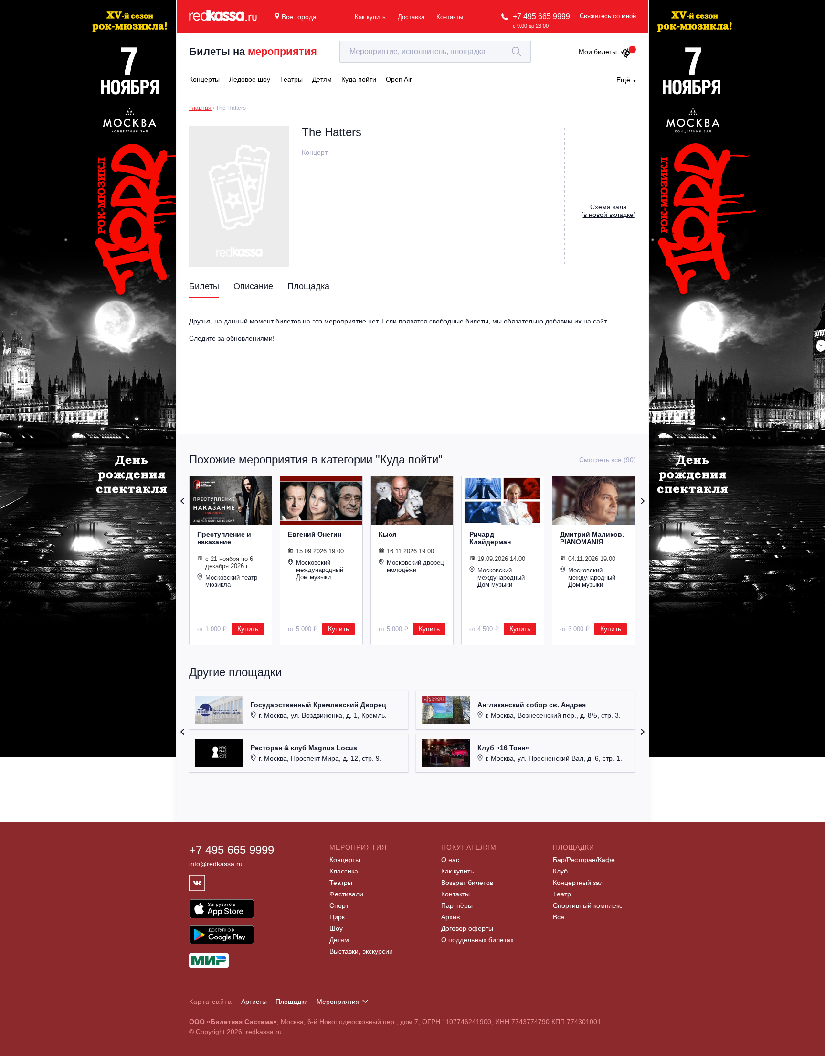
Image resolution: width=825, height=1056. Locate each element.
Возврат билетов (467, 882)
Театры (340, 882)
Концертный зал (578, 882)
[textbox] (435, 52)
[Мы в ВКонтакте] (197, 883)
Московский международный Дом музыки (319, 570)
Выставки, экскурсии (361, 951)
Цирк (337, 917)
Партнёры (457, 905)
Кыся (387, 534)
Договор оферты (467, 928)
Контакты (449, 17)
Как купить (370, 17)
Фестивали (346, 894)
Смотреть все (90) (607, 459)
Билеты (204, 286)
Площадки (291, 1001)
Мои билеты (598, 51)
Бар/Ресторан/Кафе (584, 859)
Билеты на (253, 51)
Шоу (336, 928)
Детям (339, 940)
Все (558, 917)
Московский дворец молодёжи (415, 566)
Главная (200, 108)
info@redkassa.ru (216, 864)
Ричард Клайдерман (490, 538)
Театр (562, 894)
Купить (247, 629)
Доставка (411, 17)
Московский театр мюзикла (231, 581)
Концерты (344, 859)
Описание (253, 286)
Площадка (308, 286)
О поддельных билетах (477, 940)
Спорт (339, 905)
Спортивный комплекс (588, 905)
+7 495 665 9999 (541, 16)
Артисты (254, 1001)
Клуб (560, 871)
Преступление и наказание (224, 538)
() (608, 210)
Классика (343, 871)
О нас (450, 859)
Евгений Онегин (314, 534)
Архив (450, 917)
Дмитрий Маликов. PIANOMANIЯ (592, 538)
